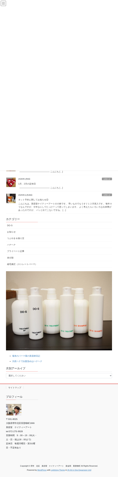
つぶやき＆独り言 (15, 238)
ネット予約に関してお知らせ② (33, 199)
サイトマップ (14, 387)
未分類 (10, 257)
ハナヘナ (11, 244)
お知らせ (107, 179)
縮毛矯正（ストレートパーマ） (22, 264)
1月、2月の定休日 (27, 184)
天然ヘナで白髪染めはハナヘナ (27, 361)
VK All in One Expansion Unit (79, 470)
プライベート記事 (15, 251)
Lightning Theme (58, 470)
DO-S (9, 225)
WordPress (42, 470)
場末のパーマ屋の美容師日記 (26, 356)
